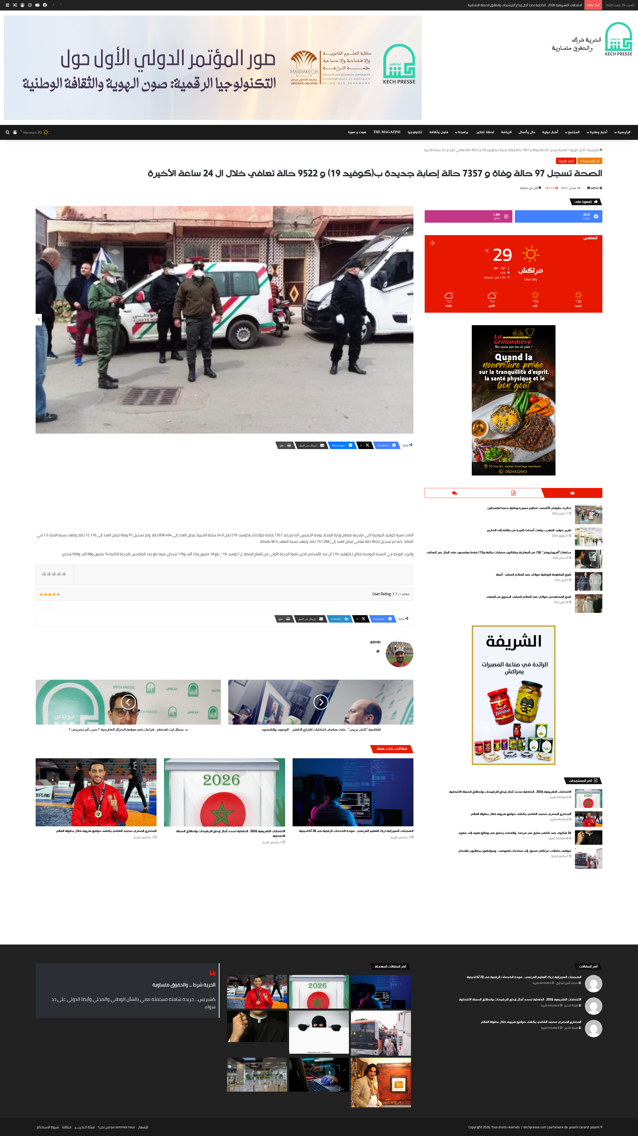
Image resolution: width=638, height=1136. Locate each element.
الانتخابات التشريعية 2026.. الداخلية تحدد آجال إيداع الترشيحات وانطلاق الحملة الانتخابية (230, 834)
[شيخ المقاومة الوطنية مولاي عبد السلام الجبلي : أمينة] (588, 581)
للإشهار (143, 1127)
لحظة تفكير (485, 132)
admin (595, 188)
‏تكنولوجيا (415, 132)
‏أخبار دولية (550, 132)
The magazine (387, 132)
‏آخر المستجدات (590, 161)
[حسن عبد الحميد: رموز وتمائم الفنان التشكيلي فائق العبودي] (381, 1082)
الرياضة (506, 132)
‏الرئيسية (593, 150)
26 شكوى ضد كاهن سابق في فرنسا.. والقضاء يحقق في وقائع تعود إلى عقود (514, 833)
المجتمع (574, 132)
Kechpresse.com (534, 1127)
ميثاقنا (66, 1127)
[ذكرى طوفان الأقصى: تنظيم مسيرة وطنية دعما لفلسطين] (588, 514)
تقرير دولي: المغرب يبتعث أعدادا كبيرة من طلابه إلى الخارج (529, 530)
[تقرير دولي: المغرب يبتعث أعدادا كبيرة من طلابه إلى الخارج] (588, 537)
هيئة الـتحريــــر (85, 1127)
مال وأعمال (527, 132)
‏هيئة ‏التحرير (571, 1005)
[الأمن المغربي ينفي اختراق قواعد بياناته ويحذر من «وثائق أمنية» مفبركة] (319, 1075)
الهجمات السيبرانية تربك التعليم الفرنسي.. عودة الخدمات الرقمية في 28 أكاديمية (356, 831)
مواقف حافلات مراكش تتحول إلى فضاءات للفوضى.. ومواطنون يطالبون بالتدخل (514, 851)
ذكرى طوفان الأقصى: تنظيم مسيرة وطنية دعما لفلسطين (529, 508)
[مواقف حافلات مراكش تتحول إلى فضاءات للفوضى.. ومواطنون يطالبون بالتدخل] (588, 858)
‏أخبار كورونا (577, 150)
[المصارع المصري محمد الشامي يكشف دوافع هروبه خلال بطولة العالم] (96, 792)
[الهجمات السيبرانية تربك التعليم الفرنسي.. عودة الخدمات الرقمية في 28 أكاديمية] (353, 792)
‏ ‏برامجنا (463, 132)
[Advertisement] (224, 489)
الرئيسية (624, 132)
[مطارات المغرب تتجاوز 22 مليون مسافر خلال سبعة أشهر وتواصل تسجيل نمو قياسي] (257, 1075)
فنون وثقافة (438, 132)
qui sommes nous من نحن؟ (116, 1127)
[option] (224, 320)
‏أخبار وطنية (598, 132)
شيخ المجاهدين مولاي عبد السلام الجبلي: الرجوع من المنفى (528, 597)
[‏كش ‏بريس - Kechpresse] (591, 39)
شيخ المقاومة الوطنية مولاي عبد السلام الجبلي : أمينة (533, 574)
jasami (595, 1127)
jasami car (576, 1127)
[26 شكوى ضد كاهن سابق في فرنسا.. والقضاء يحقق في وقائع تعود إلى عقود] (588, 837)
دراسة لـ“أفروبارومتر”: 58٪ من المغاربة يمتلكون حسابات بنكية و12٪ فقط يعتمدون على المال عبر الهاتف (499, 552)
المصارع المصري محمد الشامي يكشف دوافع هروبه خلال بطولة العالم (535, 5)
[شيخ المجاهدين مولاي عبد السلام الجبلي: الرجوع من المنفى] (588, 603)
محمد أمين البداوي (567, 982)
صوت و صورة (357, 132)
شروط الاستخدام (48, 1127)
